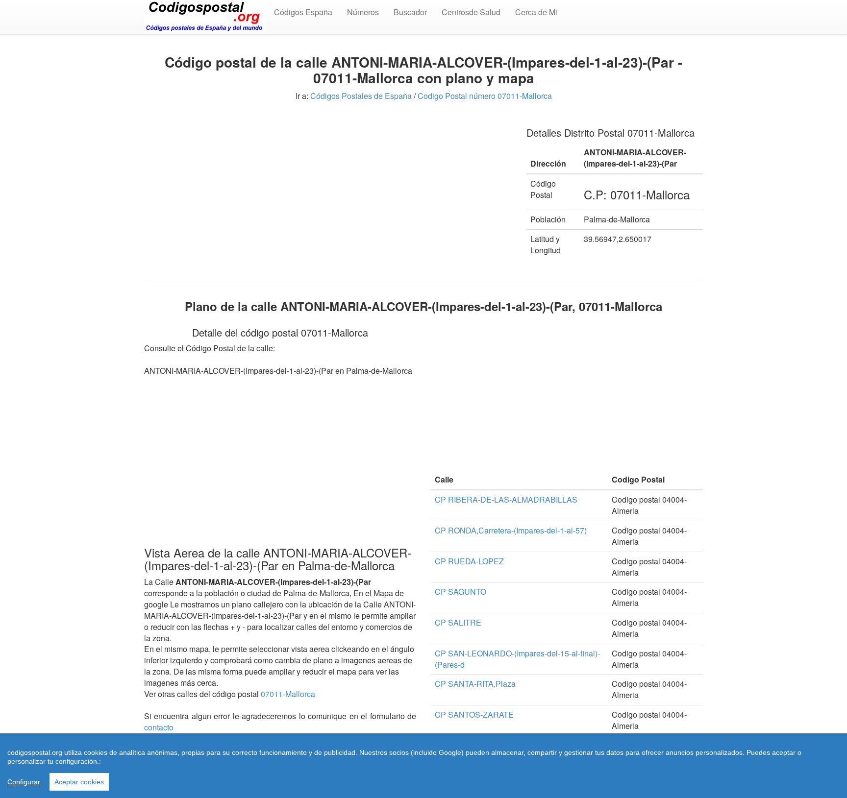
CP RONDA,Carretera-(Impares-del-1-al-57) (511, 530)
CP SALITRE (458, 622)
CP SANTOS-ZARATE (474, 714)
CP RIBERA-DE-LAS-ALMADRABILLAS (506, 499)
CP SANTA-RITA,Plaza (475, 683)
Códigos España (303, 12)
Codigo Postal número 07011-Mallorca (485, 95)
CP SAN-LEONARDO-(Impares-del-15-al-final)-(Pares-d (517, 659)
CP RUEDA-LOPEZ (469, 561)
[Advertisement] (328, 186)
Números (363, 12)
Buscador (410, 12)
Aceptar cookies (79, 782)
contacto (159, 727)
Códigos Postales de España (361, 95)
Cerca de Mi (536, 12)
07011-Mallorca (288, 694)
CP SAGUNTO (460, 591)
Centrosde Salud (471, 12)
